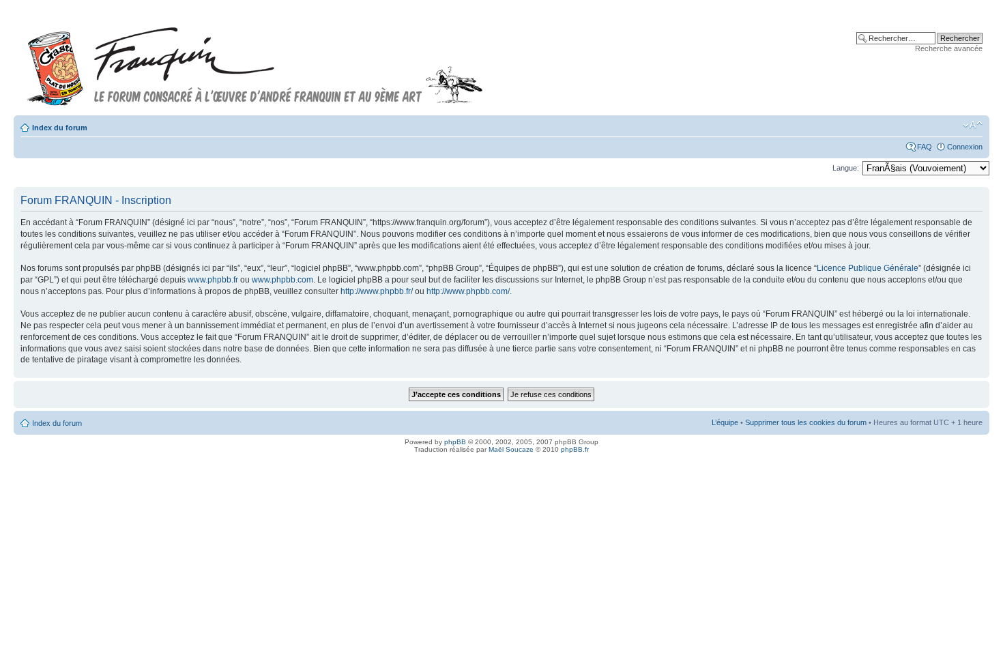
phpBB (455, 442)
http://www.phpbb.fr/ (376, 291)
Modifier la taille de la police (973, 125)
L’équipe (725, 422)
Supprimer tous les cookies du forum (806, 422)
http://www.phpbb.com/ (468, 291)
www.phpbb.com (282, 280)
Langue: (845, 168)
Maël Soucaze (511, 449)
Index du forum (59, 128)
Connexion (965, 147)
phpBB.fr (575, 449)
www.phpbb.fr (213, 280)
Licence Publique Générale (867, 268)
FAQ (924, 147)
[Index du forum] (255, 60)
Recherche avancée (949, 48)
